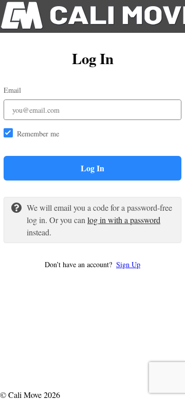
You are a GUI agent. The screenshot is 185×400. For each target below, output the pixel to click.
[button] (92, 264)
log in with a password (123, 219)
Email (12, 90)
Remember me (38, 133)
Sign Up (128, 264)
